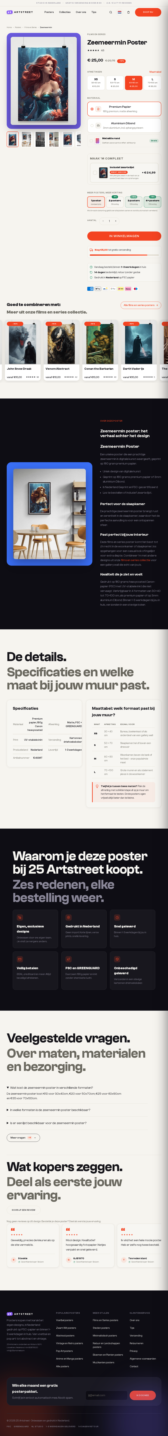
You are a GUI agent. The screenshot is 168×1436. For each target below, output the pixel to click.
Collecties (65, 12)
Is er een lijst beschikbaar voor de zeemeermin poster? (48, 1123)
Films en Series (30, 27)
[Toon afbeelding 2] (26, 139)
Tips (93, 12)
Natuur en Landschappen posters (106, 1345)
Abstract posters (65, 1335)
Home (9, 27)
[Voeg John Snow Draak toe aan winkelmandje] (27, 378)
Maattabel (155, 72)
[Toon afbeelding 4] (54, 139)
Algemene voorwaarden (143, 1358)
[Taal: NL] (119, 12)
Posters (49, 12)
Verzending (136, 1335)
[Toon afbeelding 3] (40, 139)
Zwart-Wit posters (66, 1328)
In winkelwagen (124, 236)
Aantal (92, 220)
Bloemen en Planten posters (108, 1354)
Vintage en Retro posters (69, 1343)
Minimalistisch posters (105, 1335)
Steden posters (101, 1328)
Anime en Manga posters (69, 1358)
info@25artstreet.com (16, 1351)
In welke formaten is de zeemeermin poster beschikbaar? (50, 1110)
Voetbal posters (64, 1320)
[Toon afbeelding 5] (68, 139)
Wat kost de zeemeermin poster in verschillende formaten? (51, 1088)
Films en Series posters (105, 1320)
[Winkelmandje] (128, 12)
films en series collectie (135, 560)
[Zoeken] (110, 12)
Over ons (81, 12)
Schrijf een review (23, 1210)
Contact (134, 1366)
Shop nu (148, 12)
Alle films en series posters (139, 305)
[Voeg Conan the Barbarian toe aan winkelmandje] (104, 378)
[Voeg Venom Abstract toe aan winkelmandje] (65, 378)
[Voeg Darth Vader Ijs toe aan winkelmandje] (143, 378)
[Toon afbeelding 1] (13, 139)
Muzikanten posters (103, 1362)
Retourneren (136, 1343)
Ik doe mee (142, 1395)
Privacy (134, 1351)
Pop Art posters (64, 1351)
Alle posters (62, 1366)
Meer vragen (20, 1137)
